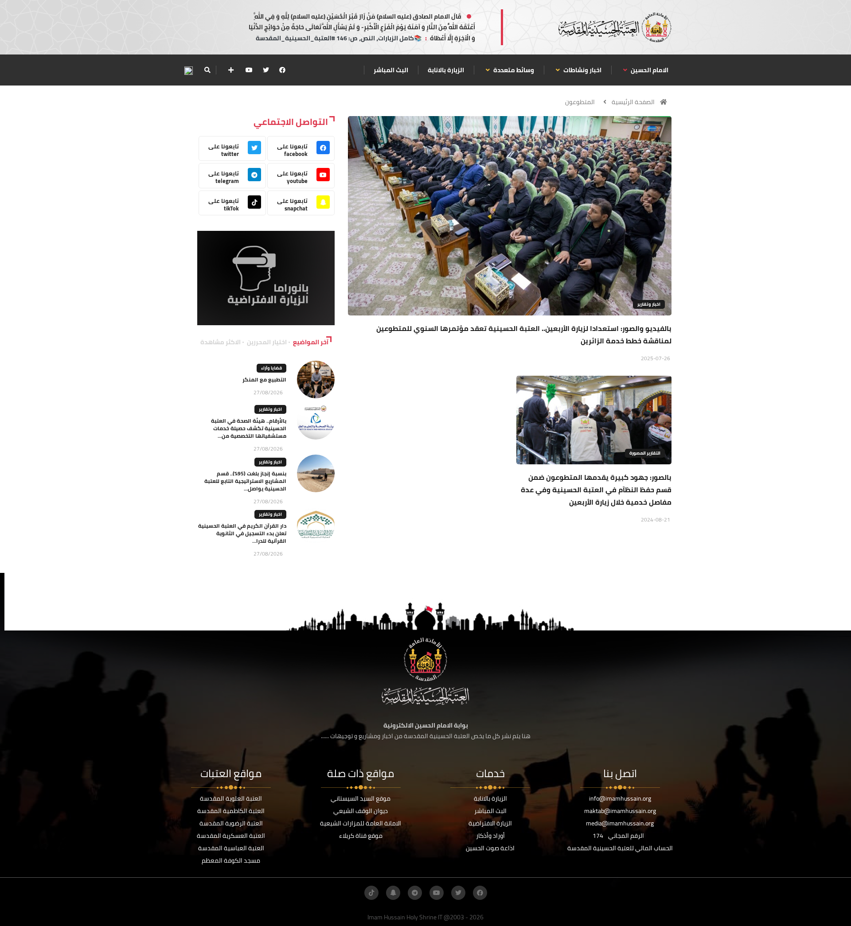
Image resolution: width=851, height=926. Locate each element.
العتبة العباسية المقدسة (231, 848)
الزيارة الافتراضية (490, 823)
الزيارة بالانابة (446, 70)
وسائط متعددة (513, 70)
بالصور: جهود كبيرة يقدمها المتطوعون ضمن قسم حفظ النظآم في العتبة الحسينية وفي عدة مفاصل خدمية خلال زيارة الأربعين (596, 490)
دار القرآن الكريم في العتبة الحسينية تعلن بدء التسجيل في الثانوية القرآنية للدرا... (242, 533)
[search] (207, 70)
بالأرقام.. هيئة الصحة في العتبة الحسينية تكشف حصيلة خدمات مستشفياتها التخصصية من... (248, 428)
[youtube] (249, 70)
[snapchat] (393, 893)
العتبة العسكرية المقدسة (231, 835)
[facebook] (282, 70)
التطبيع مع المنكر (264, 379)
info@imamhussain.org (620, 798)
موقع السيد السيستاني (360, 798)
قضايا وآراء (271, 368)
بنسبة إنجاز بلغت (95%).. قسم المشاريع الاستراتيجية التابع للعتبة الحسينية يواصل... (245, 481)
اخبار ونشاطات (581, 70)
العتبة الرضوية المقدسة (231, 823)
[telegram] (415, 893)
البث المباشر (391, 70)
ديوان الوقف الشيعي (360, 811)
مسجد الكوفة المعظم (231, 860)
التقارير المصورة (644, 453)
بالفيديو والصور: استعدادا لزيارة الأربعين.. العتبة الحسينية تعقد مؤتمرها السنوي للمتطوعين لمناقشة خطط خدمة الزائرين (523, 334)
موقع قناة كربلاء (361, 835)
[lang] (188, 70)
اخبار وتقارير (648, 304)
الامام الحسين (648, 70)
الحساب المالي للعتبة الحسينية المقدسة (620, 848)
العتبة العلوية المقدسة (231, 798)
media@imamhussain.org (620, 823)
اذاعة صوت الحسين (490, 848)
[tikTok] (371, 893)
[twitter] (265, 70)
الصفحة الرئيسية (633, 102)
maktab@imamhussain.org (620, 811)
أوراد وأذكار (490, 835)
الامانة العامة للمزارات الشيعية (360, 823)
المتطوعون (580, 102)
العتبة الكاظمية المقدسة (231, 811)
